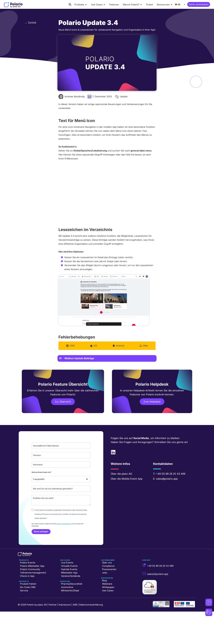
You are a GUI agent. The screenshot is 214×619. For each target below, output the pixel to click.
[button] (70, 4)
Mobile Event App (132, 478)
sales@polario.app (167, 478)
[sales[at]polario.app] (144, 573)
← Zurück (30, 22)
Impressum (65, 604)
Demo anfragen (41, 532)
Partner (53, 604)
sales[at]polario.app (157, 574)
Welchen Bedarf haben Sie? (41, 472)
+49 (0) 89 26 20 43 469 (170, 473)
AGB (75, 604)
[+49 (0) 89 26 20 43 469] (144, 565)
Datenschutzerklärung (64, 524)
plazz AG (127, 473)
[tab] (70, 345)
